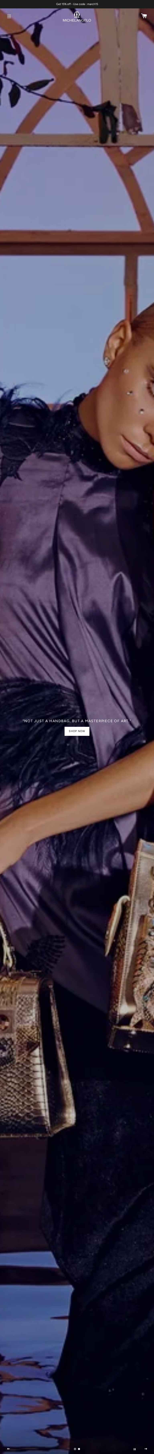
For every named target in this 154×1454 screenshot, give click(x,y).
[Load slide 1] (75, 1449)
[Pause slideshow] (135, 1449)
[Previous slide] (9, 1449)
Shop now (77, 731)
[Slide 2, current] (79, 1449)
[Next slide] (146, 1449)
